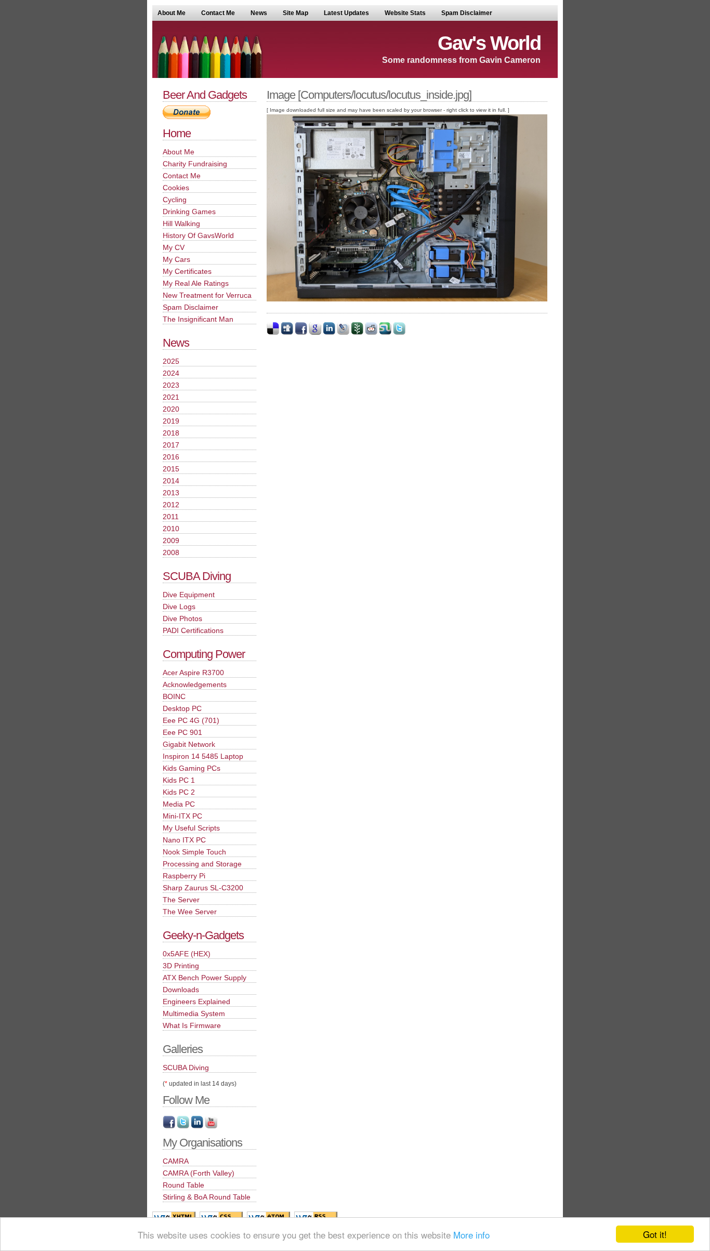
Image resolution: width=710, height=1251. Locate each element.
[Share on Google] (315, 332)
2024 (171, 373)
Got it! (655, 1234)
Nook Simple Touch (194, 852)
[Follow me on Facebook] (169, 1126)
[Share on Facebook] (301, 332)
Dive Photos (182, 618)
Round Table (183, 1185)
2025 (171, 361)
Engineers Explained (196, 1001)
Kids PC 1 (179, 780)
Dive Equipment (189, 594)
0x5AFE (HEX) (187, 954)
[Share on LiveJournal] (343, 332)
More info (471, 1234)
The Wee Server (190, 911)
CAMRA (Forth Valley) (198, 1173)
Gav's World (489, 43)
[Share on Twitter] (399, 332)
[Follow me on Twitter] (183, 1126)
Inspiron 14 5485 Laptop (203, 756)
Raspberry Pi (184, 876)
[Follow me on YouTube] (211, 1126)
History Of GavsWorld (198, 235)
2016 (171, 457)
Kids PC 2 (179, 792)
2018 (171, 433)
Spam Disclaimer (466, 13)
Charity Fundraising (195, 164)
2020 (171, 409)
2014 (171, 481)
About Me (171, 13)
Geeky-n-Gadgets (203, 935)
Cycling (175, 199)
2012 (171, 505)
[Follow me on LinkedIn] (197, 1126)
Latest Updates (346, 13)
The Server (181, 900)
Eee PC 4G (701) (191, 720)
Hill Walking (181, 223)
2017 (171, 445)
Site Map (295, 13)
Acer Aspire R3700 (193, 672)
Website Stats (405, 13)
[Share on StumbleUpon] (385, 332)
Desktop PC (182, 708)
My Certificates (187, 271)
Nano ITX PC (184, 840)
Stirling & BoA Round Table (207, 1197)
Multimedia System (194, 1013)
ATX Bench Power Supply (204, 977)
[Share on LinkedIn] (329, 332)
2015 (171, 469)
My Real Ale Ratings (196, 283)
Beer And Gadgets (205, 94)
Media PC (179, 804)
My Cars (176, 259)
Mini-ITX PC (182, 816)
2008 (171, 552)
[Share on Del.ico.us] (273, 332)
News (259, 13)
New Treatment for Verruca (207, 295)
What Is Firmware (192, 1025)
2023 (171, 385)
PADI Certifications (193, 630)
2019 (171, 421)
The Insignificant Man (198, 319)
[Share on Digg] (287, 332)
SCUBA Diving (197, 576)
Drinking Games (189, 211)
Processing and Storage (202, 864)
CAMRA (176, 1161)
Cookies (176, 187)
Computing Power (204, 654)
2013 (171, 493)
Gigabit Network (189, 744)
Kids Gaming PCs (191, 768)
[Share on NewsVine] (357, 332)
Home (177, 133)
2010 (171, 528)
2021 (171, 397)
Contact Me (218, 13)
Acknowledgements (195, 684)
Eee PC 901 (182, 732)
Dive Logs (179, 606)
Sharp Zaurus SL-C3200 (203, 888)
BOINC (174, 696)
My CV (174, 247)
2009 (171, 540)
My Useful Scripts (191, 828)
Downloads (181, 989)
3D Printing (181, 966)
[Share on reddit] (371, 332)
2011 (171, 516)
